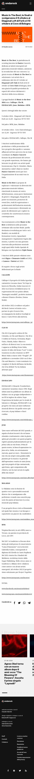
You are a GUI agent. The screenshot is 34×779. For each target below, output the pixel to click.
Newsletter (20, 744)
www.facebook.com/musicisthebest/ (15, 588)
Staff (3, 736)
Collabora (5, 742)
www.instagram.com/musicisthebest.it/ (17, 594)
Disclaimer (20, 741)
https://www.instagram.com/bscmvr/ (16, 578)
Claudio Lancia (7, 47)
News (3, 8)
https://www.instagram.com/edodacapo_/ (17, 420)
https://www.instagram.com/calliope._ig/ (17, 322)
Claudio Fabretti (7, 711)
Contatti (4, 739)
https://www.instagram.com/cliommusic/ (17, 375)
